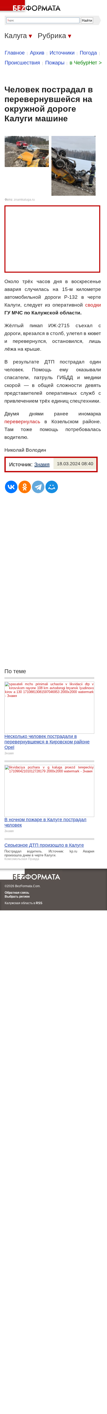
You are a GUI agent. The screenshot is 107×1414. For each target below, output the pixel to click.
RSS (39, 903)
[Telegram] (38, 487)
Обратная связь (17, 892)
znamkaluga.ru (24, 199)
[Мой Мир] (51, 487)
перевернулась (22, 421)
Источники (62, 53)
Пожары (54, 62)
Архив (37, 53)
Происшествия (22, 62)
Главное (15, 53)
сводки (93, 305)
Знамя (42, 464)
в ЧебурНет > (86, 62)
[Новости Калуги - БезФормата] (31, 6)
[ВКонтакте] (11, 487)
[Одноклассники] (24, 487)
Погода (88, 53)
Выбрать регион (17, 896)
